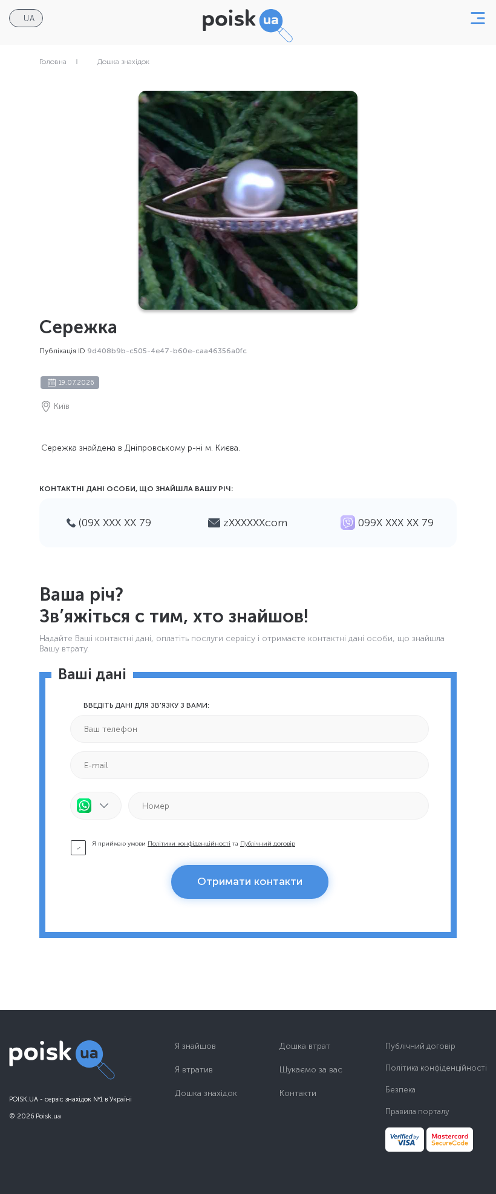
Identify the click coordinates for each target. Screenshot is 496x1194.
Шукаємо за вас (310, 1070)
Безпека (400, 1089)
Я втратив (194, 1070)
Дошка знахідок (123, 61)
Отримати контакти (249, 881)
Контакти (297, 1093)
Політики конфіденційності (189, 843)
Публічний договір (267, 843)
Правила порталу (417, 1111)
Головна (53, 61)
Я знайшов (195, 1046)
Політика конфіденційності (436, 1067)
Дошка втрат (304, 1046)
